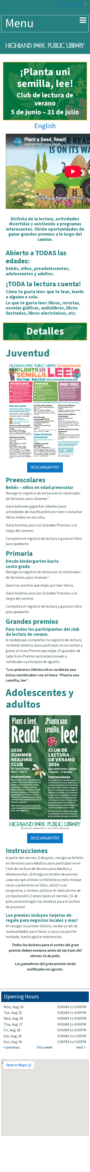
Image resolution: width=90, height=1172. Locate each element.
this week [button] (44, 1047)
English (45, 126)
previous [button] (12, 1047)
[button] (83, 20)
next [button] (80, 1047)
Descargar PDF (45, 467)
